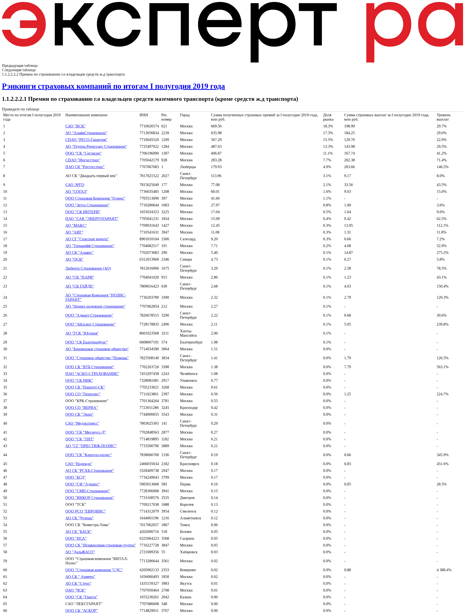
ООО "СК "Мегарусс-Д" (85, 432)
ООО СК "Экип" (79, 414)
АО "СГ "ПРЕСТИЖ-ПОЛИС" (91, 446)
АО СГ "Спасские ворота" (87, 239)
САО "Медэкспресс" (82, 423)
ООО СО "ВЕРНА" (81, 407)
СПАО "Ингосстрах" (82, 160)
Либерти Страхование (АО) (88, 268)
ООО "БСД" (75, 477)
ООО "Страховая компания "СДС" (94, 570)
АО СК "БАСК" (78, 532)
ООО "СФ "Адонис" (82, 484)
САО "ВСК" (75, 126)
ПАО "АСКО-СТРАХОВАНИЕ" (92, 374)
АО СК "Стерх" (78, 583)
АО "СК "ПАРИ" (79, 277)
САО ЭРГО (74, 185)
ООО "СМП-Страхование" (87, 491)
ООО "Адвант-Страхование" (89, 315)
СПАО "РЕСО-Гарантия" (86, 140)
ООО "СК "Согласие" (83, 153)
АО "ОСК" (74, 259)
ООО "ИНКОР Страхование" (89, 498)
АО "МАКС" (76, 225)
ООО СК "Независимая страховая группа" (100, 545)
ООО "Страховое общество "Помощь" (97, 358)
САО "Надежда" (78, 464)
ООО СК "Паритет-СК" (85, 387)
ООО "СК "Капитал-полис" (88, 455)
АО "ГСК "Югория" (82, 333)
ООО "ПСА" (76, 538)
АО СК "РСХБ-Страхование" (89, 470)
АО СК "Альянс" (79, 252)
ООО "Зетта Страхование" (87, 205)
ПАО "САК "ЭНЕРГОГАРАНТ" (92, 219)
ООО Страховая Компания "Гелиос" (95, 198)
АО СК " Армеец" (80, 577)
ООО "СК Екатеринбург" (86, 342)
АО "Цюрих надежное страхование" (95, 306)
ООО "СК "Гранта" (81, 597)
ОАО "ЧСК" (75, 590)
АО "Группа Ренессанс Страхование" (96, 146)
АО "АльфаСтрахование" (86, 133)
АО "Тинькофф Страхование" (90, 246)
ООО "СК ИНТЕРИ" (83, 212)
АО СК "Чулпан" (79, 518)
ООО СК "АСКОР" (81, 610)
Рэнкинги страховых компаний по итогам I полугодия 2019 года (113, 86)
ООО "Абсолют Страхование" (90, 324)
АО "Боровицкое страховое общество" (97, 349)
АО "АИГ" (74, 232)
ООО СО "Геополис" (83, 394)
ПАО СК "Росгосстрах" (85, 167)
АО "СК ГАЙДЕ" (79, 286)
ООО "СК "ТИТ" (79, 439)
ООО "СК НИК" (79, 380)
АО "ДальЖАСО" (80, 552)
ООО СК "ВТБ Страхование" (89, 367)
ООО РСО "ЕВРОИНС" (85, 511)
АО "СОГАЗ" (76, 191)
